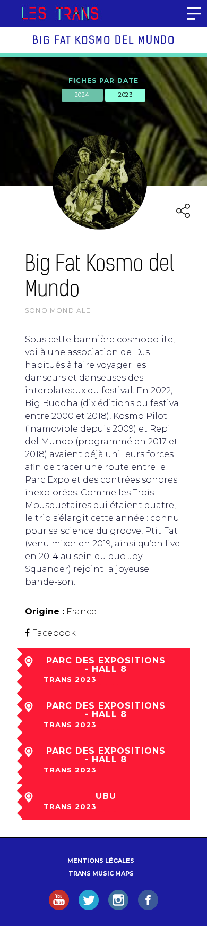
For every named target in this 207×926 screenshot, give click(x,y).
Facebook (54, 633)
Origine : (44, 612)
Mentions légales (100, 860)
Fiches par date (103, 81)
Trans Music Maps (101, 873)
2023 (125, 94)
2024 (82, 94)
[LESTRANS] (59, 13)
